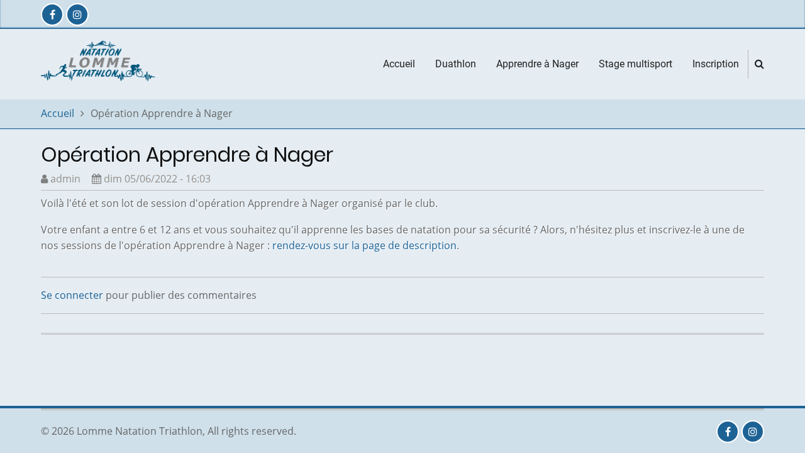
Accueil (399, 64)
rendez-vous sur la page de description (364, 245)
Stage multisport (635, 64)
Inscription (715, 64)
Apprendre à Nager (537, 64)
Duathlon (455, 64)
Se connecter (72, 295)
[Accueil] (99, 63)
